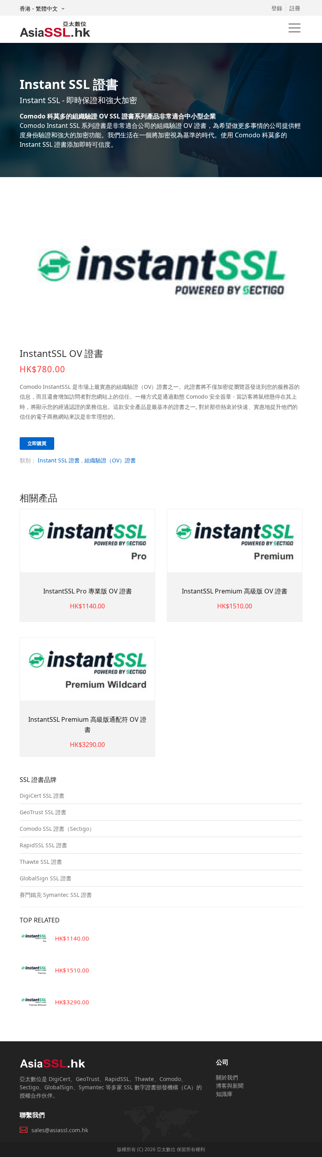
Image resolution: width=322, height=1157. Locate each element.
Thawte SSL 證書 (41, 861)
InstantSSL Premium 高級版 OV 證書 (234, 591)
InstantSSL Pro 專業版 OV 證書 (87, 591)
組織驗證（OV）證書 (110, 460)
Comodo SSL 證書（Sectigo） (57, 828)
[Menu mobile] (294, 29)
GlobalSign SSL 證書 (45, 878)
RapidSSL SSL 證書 (43, 845)
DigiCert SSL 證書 (42, 795)
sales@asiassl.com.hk (59, 1130)
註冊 (294, 8)
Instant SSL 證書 (59, 460)
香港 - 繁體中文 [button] (39, 8)
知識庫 (224, 1094)
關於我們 (227, 1077)
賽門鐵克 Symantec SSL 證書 (56, 894)
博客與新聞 (229, 1085)
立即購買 (36, 443)
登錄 (276, 8)
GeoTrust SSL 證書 (43, 812)
